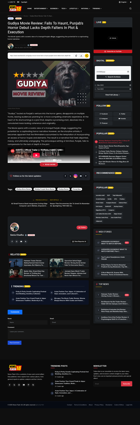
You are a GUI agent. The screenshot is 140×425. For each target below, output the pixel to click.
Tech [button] (63, 8)
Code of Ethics (119, 405)
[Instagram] (19, 385)
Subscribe (126, 384)
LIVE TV (11, 2)
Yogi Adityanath (117, 195)
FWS (42, 405)
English (123, 2)
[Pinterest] (28, 385)
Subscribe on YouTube (112, 51)
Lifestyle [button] (73, 8)
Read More (48, 164)
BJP (108, 195)
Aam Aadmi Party (116, 217)
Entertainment (17, 16)
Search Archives (113, 77)
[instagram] (16, 241)
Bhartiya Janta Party (102, 217)
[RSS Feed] (25, 241)
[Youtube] (24, 385)
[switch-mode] (130, 2)
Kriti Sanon (99, 206)
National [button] (85, 8)
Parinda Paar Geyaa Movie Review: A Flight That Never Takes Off (49, 192)
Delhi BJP (108, 206)
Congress (111, 210)
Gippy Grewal (118, 214)
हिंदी (18, 2)
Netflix (110, 199)
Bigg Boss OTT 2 (101, 210)
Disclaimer (109, 405)
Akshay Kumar (118, 206)
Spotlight (24, 2)
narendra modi (100, 195)
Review (26, 16)
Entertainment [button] (40, 8)
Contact (69, 405)
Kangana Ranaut (111, 202)
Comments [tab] (15, 312)
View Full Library (112, 95)
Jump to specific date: (104, 69)
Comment (11, 327)
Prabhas (122, 199)
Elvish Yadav (99, 202)
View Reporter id (79, 241)
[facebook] (12, 241)
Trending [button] (96, 8)
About (91, 405)
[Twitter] (14, 385)
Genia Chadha (17, 235)
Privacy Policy (99, 405)
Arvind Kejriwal (100, 199)
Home (29, 8)
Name (10, 318)
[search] (130, 8)
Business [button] (53, 8)
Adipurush (99, 221)
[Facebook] (9, 385)
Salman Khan (123, 202)
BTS (115, 199)
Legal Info (129, 405)
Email (52, 318)
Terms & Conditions (80, 405)
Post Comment (14, 342)
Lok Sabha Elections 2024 (103, 214)
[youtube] (21, 241)
